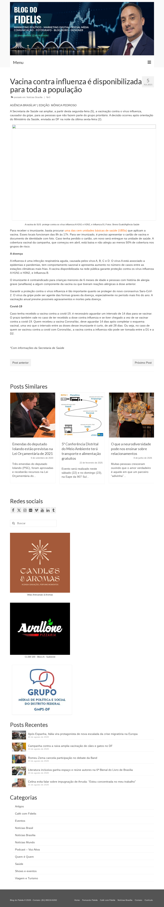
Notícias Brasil (24, 828)
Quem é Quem (24, 856)
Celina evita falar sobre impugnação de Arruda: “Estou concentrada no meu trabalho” (82, 781)
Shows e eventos (26, 871)
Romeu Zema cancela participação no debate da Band (62, 757)
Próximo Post (143, 362)
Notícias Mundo (25, 842)
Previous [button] (13, 440)
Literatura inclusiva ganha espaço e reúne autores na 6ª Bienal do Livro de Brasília (80, 769)
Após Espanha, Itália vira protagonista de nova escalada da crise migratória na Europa (83, 733)
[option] (32, 439)
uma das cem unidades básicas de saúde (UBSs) (95, 230)
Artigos (19, 806)
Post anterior (20, 362)
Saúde (19, 863)
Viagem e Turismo (26, 878)
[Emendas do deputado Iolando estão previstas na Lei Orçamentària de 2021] (32, 415)
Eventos (20, 820)
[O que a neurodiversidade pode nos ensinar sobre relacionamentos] (131, 415)
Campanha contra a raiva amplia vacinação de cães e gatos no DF (70, 745)
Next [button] (150, 440)
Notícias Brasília (34, 97)
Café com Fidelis (25, 813)
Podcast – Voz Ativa (27, 849)
